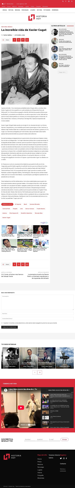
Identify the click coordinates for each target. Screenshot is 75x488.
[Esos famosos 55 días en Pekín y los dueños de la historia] (54, 49)
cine (21, 208)
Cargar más (62, 72)
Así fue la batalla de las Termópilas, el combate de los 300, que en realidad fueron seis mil (66, 57)
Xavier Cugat (6, 217)
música (4, 213)
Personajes (20, 6)
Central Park (6, 208)
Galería (51, 458)
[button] (63, 1)
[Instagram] (68, 1)
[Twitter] (71, 1)
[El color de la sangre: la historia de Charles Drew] (54, 41)
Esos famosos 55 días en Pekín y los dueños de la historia (65, 50)
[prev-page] (34, 373)
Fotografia (38, 6)
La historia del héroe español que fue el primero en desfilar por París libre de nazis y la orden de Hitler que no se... (66, 33)
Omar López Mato (10, 366)
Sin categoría (62, 29)
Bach (25, 204)
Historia (32, 6)
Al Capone (18, 204)
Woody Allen (39, 213)
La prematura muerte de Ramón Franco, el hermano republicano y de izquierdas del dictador (38, 276)
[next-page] (40, 373)
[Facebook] (65, 1)
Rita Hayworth (14, 213)
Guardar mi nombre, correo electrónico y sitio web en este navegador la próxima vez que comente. (30, 323)
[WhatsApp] (27, 40)
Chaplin (15, 208)
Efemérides (45, 6)
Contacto (63, 463)
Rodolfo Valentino (26, 213)
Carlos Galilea (7, 35)
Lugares (27, 6)
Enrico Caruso (30, 208)
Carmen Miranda (35, 204)
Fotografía (40, 475)
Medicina (14, 6)
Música (3, 6)
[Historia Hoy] (37, 17)
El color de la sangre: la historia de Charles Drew (65, 42)
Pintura (8, 6)
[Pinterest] (23, 40)
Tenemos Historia (54, 455)
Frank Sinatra (41, 208)
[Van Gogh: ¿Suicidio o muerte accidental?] (54, 65)
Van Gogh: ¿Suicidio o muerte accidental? (64, 66)
